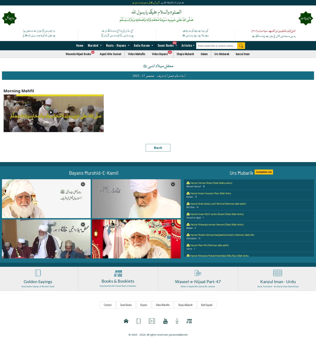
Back (158, 147)
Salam (204, 54)
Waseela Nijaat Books (81, 53)
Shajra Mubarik (185, 54)
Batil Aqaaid (206, 305)
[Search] (241, 45)
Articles (186, 45)
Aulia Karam (142, 45)
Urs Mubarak (221, 54)
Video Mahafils (136, 54)
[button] (46, 198)
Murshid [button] (93, 45)
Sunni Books (168, 44)
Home (79, 45)
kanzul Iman (243, 54)
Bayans (143, 305)
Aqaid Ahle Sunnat (110, 54)
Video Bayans (162, 53)
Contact (108, 305)
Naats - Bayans (116, 45)
